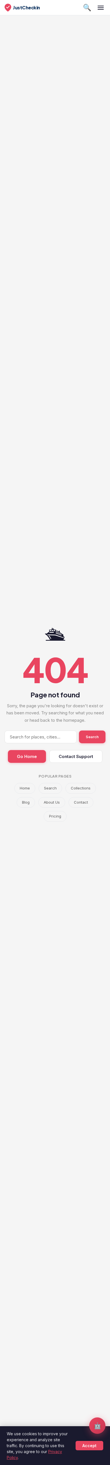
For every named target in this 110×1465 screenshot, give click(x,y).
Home (25, 788)
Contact (81, 802)
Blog (26, 802)
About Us (52, 802)
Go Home (27, 756)
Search (92, 736)
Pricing (55, 816)
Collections (81, 788)
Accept (89, 1445)
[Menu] (100, 7)
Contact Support (76, 756)
